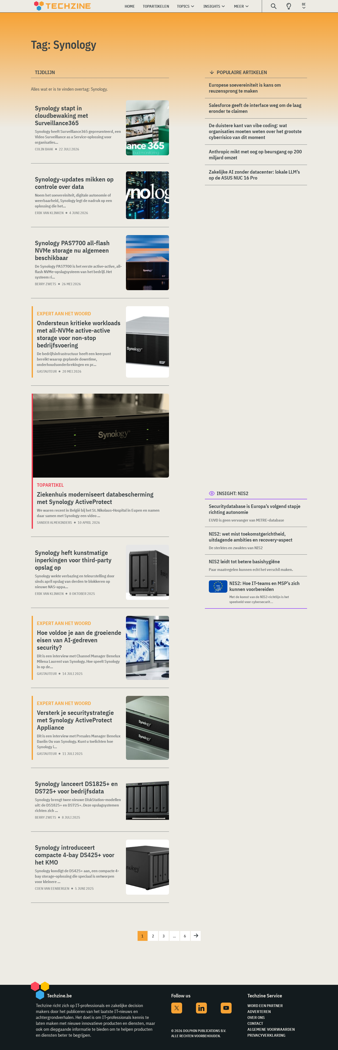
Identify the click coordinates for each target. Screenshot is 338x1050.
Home (130, 6)
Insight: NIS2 (232, 493)
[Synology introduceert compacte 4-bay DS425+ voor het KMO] (147, 867)
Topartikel (50, 485)
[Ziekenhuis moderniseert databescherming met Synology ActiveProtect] (101, 436)
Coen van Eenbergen (52, 888)
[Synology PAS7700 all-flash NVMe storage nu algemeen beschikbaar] (147, 262)
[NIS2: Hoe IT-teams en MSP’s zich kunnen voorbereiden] (218, 592)
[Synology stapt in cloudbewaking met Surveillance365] (147, 127)
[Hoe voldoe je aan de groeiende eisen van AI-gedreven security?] (147, 648)
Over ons (256, 1017)
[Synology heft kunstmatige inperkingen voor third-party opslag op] (147, 572)
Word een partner (265, 1005)
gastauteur (47, 371)
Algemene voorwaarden (271, 1029)
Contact (255, 1023)
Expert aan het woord (64, 313)
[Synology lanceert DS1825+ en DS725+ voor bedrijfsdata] (147, 800)
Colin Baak (44, 149)
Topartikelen (156, 6)
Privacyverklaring (266, 1035)
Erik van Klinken (49, 213)
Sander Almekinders (54, 522)
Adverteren (259, 1011)
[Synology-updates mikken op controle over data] (147, 195)
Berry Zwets (45, 284)
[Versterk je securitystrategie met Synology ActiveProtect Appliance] (147, 728)
